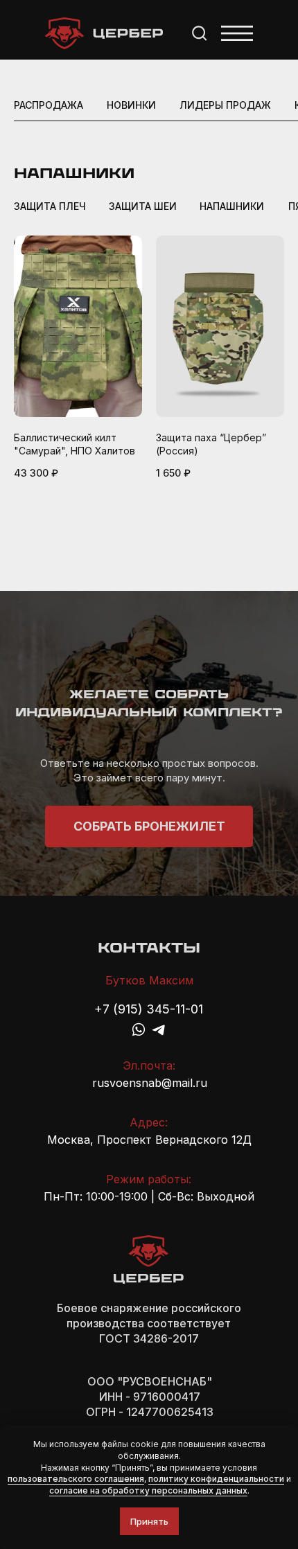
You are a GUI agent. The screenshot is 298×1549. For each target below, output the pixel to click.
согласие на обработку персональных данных (148, 1490)
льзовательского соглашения (81, 1478)
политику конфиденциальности (216, 1478)
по (13, 1478)
